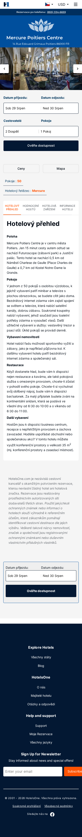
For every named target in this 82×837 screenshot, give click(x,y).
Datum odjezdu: (53, 97)
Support (41, 725)
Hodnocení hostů (31, 207)
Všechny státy (41, 657)
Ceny (21, 168)
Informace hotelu (67, 207)
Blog (41, 666)
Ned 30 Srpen (53, 108)
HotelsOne (33, 798)
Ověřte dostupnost (41, 145)
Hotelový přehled (12, 207)
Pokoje (46, 120)
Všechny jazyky (41, 742)
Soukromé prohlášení (26, 806)
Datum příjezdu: (15, 97)
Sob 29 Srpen (15, 108)
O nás (41, 687)
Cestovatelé (12, 120)
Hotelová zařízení (49, 207)
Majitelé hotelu (41, 695)
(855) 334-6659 (56, 12)
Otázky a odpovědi (41, 704)
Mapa (61, 168)
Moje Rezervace (41, 734)
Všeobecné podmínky (58, 806)
